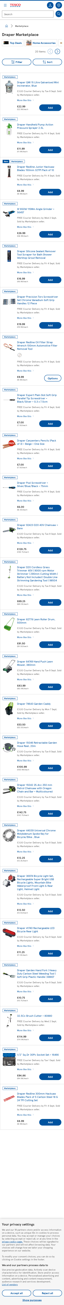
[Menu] (5, 5)
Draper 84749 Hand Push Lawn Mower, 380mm (35, 663)
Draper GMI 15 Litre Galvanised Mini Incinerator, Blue (38, 83)
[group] (12, 42)
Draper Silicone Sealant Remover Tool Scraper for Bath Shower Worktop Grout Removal (36, 254)
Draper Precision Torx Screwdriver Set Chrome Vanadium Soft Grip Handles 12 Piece (37, 300)
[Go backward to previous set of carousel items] (50, 51)
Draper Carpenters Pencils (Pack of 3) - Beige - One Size (36, 442)
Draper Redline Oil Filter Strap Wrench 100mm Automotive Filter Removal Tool (37, 345)
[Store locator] (58, 5)
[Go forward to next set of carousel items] (57, 51)
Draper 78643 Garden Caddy (34, 704)
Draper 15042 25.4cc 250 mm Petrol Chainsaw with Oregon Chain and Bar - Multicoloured (35, 788)
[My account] (50, 5)
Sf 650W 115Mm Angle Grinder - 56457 (35, 210)
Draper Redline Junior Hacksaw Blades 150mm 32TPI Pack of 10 (35, 168)
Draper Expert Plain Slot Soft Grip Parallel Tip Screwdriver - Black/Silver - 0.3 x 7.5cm (37, 398)
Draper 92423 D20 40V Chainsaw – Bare (37, 526)
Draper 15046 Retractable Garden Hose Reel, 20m (37, 744)
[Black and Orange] (19, 355)
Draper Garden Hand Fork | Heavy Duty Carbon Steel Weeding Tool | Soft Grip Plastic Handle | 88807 (36, 973)
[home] (6, 26)
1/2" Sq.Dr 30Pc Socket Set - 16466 (38, 1054)
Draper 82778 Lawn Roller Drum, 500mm (36, 620)
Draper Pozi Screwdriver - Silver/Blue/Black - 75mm (32, 484)
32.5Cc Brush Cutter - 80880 (34, 1016)
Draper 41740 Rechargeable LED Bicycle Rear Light (35, 929)
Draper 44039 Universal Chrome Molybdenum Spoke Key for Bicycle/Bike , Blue (36, 833)
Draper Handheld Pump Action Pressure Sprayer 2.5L (35, 126)
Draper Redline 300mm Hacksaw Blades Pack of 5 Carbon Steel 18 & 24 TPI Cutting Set (37, 1097)
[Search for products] (58, 14)
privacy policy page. (12, 1241)
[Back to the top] (34, 1140)
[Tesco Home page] (15, 5)
